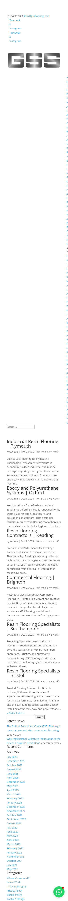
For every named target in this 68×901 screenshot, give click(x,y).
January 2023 (14, 802)
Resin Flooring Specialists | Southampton (33, 626)
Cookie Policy (14, 894)
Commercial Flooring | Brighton (31, 579)
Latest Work (13, 882)
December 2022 (16, 806)
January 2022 (14, 852)
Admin (14, 452)
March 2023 (14, 794)
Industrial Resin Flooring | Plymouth (32, 443)
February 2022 (15, 848)
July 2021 (12, 865)
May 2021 (12, 869)
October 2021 (14, 860)
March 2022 (14, 844)
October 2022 (14, 815)
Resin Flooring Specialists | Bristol (33, 673)
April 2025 (13, 777)
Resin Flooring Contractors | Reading (30, 532)
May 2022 (12, 835)
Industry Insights (17, 886)
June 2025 (12, 773)
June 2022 (12, 831)
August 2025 (14, 769)
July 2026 (12, 756)
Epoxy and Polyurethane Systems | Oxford (33, 490)
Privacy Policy (14, 890)
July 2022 (12, 827)
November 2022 (16, 811)
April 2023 (13, 790)
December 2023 (16, 781)
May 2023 (12, 786)
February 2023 (15, 798)
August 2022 (14, 823)
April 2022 (13, 840)
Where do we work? (48, 452)
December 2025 (16, 761)
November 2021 (16, 856)
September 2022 (16, 819)
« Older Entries (15, 713)
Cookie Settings (16, 899)
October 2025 (14, 765)
